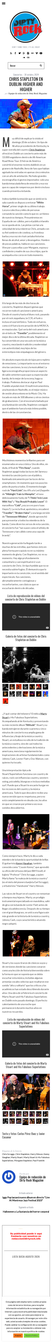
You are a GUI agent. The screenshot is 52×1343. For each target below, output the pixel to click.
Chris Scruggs (8, 1154)
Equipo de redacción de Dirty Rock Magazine (28, 93)
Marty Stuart (17, 1157)
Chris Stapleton (37, 149)
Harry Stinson (36, 1154)
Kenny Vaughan (24, 863)
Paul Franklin (39, 1160)
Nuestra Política (31, 1335)
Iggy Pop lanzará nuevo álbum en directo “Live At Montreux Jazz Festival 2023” (26, 1197)
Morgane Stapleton (23, 1160)
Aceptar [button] (18, 1335)
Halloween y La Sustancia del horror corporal (26, 1209)
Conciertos (17, 74)
